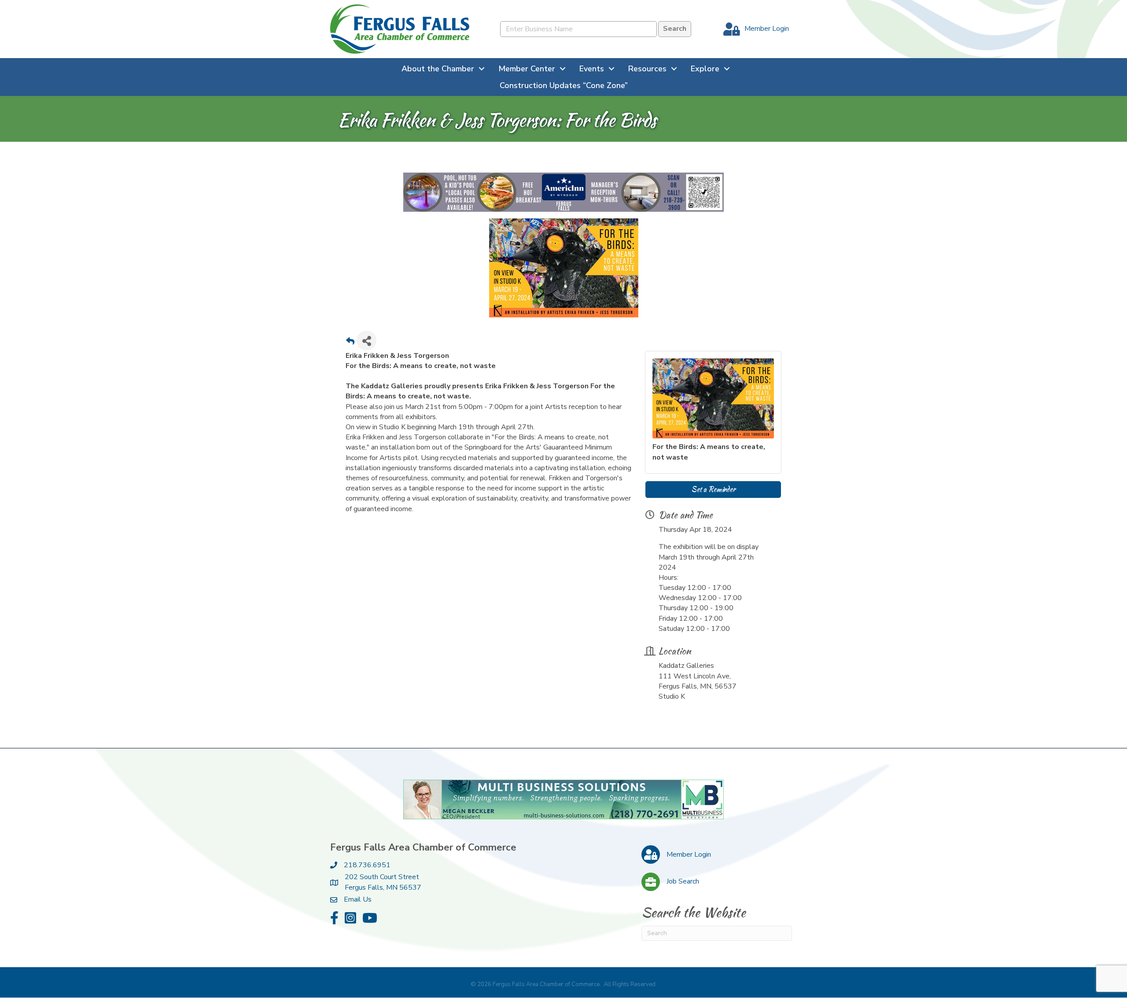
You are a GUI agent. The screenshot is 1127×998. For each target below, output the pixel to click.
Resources (647, 68)
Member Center (526, 68)
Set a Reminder (713, 490)
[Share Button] (366, 341)
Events (591, 68)
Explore (705, 68)
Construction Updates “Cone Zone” (564, 85)
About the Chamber (437, 68)
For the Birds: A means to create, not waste (708, 452)
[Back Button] (350, 343)
